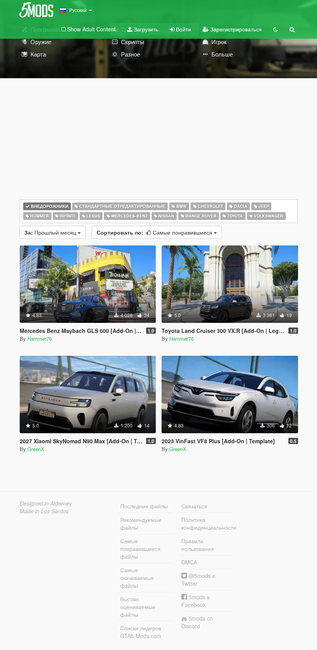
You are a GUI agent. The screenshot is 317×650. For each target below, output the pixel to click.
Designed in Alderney (46, 503)
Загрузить (145, 29)
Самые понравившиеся (155, 232)
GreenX (35, 449)
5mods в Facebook (195, 601)
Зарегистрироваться (235, 29)
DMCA (189, 562)
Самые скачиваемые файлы (137, 577)
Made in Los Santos (44, 511)
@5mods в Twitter (198, 579)
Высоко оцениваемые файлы (137, 606)
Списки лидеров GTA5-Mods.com (140, 632)
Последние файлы (144, 506)
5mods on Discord (197, 622)
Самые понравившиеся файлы (140, 548)
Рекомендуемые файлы (141, 523)
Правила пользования (197, 544)
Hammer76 (39, 338)
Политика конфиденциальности (207, 523)
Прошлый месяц (51, 232)
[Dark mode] (276, 29)
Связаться (194, 506)
